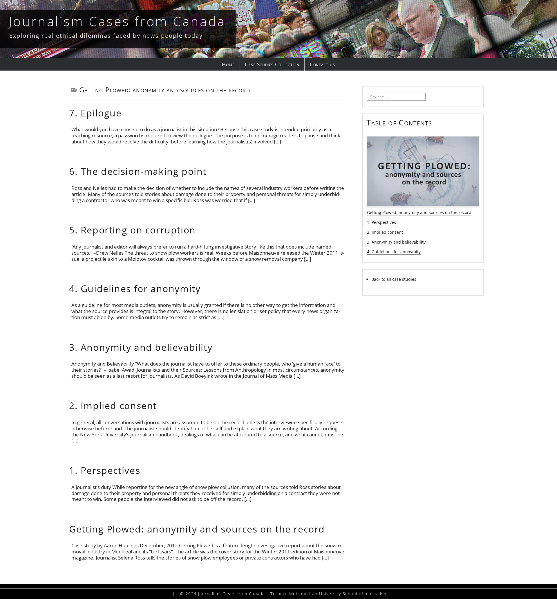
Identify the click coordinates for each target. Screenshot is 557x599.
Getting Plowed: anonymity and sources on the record (197, 529)
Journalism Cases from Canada (117, 21)
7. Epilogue (95, 113)
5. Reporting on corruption (132, 230)
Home (228, 64)
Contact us (322, 64)
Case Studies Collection (272, 64)
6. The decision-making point (138, 171)
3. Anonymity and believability (140, 347)
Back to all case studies (393, 279)
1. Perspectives (104, 470)
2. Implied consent (113, 405)
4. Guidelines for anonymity (134, 288)
